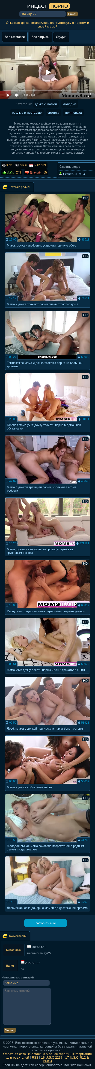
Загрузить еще (45, 923)
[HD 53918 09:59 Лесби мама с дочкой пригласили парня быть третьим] (47, 733)
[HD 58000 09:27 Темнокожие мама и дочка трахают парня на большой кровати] (47, 371)
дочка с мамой (46, 104)
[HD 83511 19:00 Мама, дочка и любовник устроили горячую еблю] (47, 250)
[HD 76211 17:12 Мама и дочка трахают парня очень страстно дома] (47, 309)
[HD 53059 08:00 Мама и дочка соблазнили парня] (47, 792)
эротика (53, 112)
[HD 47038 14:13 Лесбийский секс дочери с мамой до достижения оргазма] (47, 913)
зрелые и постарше (27, 112)
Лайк (10, 172)
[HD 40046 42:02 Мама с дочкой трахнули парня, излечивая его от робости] (47, 495)
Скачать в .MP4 (73, 174)
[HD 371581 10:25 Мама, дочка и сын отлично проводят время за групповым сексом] (47, 558)
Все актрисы (40, 37)
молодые (70, 104)
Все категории (15, 37)
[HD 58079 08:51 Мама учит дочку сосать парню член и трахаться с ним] (47, 675)
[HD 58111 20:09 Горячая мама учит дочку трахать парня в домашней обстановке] (47, 433)
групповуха (73, 112)
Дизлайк (35, 172)
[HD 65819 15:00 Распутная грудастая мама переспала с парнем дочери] (47, 616)
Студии (61, 37)
